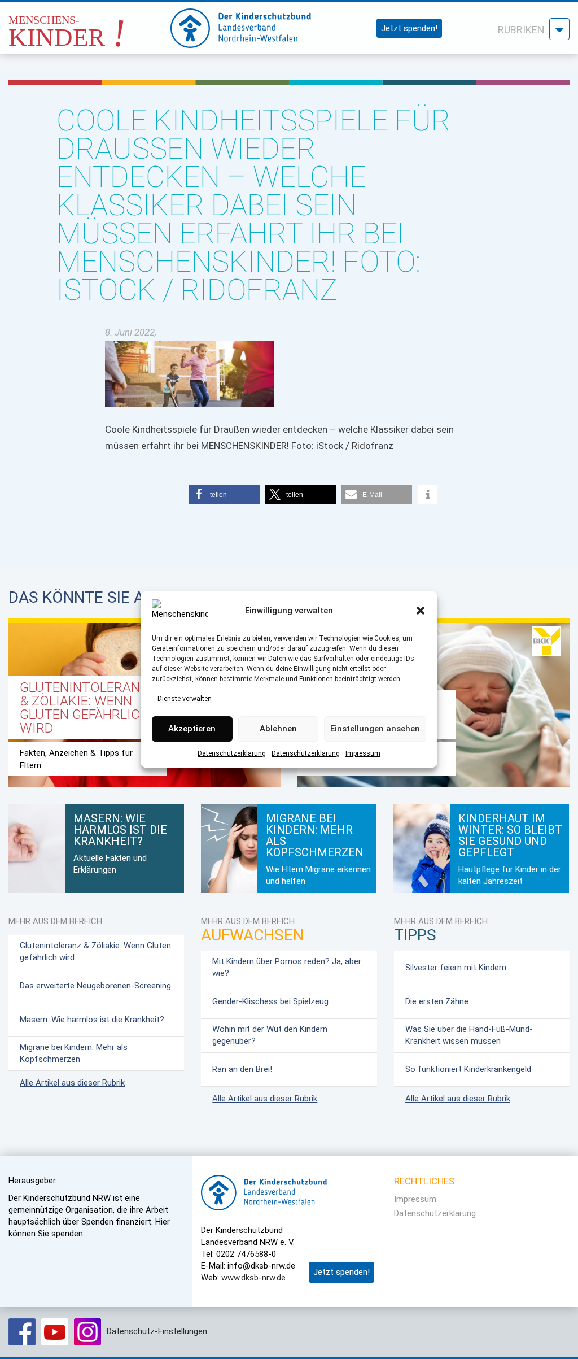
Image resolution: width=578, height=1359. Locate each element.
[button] (420, 610)
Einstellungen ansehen (375, 729)
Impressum (362, 753)
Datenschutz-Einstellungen (157, 1331)
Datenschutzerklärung (232, 753)
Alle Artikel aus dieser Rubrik (72, 1083)
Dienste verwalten (184, 699)
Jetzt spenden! (409, 28)
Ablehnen (278, 729)
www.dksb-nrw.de (253, 1278)
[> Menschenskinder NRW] (84, 25)
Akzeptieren (192, 729)
